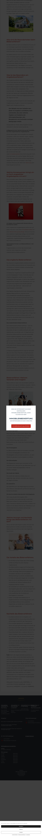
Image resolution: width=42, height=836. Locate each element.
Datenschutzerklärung (22, 834)
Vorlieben (21, 832)
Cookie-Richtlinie (15, 834)
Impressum (28, 834)
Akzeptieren (21, 826)
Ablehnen (21, 829)
